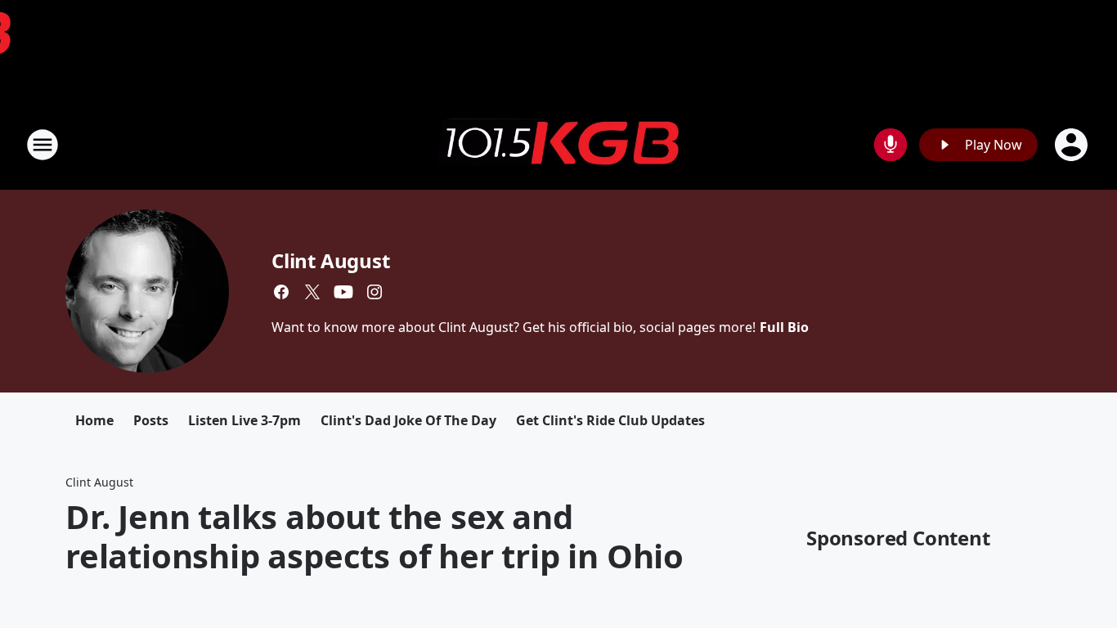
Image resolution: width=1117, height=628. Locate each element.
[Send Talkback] (890, 144)
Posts (150, 420)
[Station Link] (558, 145)
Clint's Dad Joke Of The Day (408, 420)
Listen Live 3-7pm (244, 420)
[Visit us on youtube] (343, 292)
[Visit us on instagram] (374, 292)
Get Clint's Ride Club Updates (610, 420)
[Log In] (1073, 144)
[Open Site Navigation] (42, 144)
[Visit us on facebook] (281, 292)
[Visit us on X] (312, 292)
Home (94, 420)
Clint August (330, 260)
